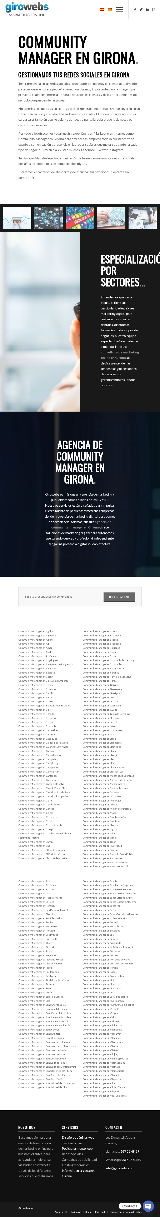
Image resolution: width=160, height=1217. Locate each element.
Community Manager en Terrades (101, 951)
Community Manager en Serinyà (100, 922)
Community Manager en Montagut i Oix (104, 817)
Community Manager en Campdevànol (39, 755)
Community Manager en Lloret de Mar (103, 767)
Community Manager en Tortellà (100, 967)
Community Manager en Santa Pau (101, 905)
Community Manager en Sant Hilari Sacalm (41, 1037)
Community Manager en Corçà (35, 821)
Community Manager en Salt (34, 1000)
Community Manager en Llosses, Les (103, 771)
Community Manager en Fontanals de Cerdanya (109, 660)
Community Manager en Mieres (100, 804)
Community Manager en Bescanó (37, 689)
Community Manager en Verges (100, 1013)
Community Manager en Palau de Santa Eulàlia (108, 854)
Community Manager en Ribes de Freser (40, 959)
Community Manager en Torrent (100, 955)
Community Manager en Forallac (100, 672)
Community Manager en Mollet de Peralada (106, 808)
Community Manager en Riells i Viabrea (40, 963)
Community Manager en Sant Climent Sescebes (44, 1013)
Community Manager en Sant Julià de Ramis (42, 1062)
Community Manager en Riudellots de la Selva (43, 980)
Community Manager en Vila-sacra (101, 1079)
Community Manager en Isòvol (99, 722)
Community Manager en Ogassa (100, 829)
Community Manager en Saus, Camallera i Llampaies (111, 914)
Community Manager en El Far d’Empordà (41, 849)
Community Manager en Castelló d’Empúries (43, 796)
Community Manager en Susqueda (101, 942)
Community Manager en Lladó (99, 738)
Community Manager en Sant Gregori (39, 1033)
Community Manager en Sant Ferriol (38, 1029)
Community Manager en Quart (35, 942)
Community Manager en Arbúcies (37, 656)
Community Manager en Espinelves (102, 635)
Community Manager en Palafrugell (102, 845)
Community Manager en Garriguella (102, 693)
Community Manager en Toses (99, 971)
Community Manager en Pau (34, 893)
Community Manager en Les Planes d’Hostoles (44, 909)
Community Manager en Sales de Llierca (40, 996)
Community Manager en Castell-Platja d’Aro (42, 788)
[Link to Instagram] (154, 9)
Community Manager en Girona (100, 701)
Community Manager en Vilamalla (101, 1066)
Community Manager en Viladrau (100, 1046)
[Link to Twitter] (141, 9)
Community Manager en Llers (99, 759)
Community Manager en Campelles (38, 759)
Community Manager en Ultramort (101, 988)
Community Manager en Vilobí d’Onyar (104, 1087)
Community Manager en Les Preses (38, 934)
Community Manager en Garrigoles (102, 689)
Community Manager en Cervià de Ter (39, 804)
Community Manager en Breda (35, 722)
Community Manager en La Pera (36, 901)
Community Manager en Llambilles (101, 746)
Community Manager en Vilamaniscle (103, 1070)
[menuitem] (60, 1212)
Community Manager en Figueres (101, 647)
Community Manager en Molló (99, 812)
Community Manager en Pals (34, 881)
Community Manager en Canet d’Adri (39, 771)
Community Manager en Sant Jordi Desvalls (42, 1058)
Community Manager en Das (34, 845)
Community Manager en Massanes (101, 796)
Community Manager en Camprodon (38, 767)
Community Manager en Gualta (99, 709)
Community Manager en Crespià (36, 829)
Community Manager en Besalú (36, 684)
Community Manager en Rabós (35, 951)
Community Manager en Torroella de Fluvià (106, 959)
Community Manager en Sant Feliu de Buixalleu (44, 1017)
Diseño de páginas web (78, 1137)
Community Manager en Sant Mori (101, 881)
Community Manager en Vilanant (100, 1075)
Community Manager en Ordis (99, 837)
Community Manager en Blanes (36, 701)
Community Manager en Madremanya (103, 783)
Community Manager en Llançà (99, 755)
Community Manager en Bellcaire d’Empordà (43, 680)
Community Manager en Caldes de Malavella (43, 742)
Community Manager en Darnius (36, 841)
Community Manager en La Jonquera (103, 730)
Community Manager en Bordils (36, 713)
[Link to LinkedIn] (147, 9)
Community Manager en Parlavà (36, 889)
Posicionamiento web (77, 1148)
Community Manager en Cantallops (38, 775)
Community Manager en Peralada (37, 905)
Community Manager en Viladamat (101, 1033)
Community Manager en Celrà (35, 800)
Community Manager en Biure (35, 697)
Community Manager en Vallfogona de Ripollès (108, 1004)
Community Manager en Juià (98, 734)
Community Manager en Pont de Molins (40, 918)
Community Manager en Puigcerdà (37, 938)
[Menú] (117, 9)
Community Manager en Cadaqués (37, 738)
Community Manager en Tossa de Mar (103, 976)
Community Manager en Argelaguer (38, 660)
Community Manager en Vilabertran (102, 1025)
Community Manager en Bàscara (36, 672)
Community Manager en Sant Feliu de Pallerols (44, 1025)
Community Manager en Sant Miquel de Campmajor (47, 1083)
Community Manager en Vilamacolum (103, 1062)
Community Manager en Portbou (36, 930)
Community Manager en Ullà (98, 980)
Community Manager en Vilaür (99, 1083)
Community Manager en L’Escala (100, 631)
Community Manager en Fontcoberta (103, 668)
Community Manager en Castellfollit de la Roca (44, 792)
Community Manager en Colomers (37, 817)
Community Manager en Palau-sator (102, 858)
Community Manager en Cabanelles (38, 730)
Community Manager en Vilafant (100, 1050)
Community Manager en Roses (35, 988)
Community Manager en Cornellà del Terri (41, 825)
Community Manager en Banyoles (37, 668)
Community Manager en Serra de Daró (103, 926)
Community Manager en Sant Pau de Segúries (107, 885)
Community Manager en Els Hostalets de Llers (44, 858)
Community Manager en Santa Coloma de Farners (110, 893)
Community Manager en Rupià (35, 992)
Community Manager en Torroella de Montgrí (107, 963)
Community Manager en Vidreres (101, 1021)
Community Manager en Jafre (99, 726)
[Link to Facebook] (135, 9)
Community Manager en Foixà (99, 656)
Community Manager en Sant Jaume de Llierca (44, 1042)
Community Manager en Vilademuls (102, 1042)
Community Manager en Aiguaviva (37, 635)
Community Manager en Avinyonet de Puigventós (46, 664)
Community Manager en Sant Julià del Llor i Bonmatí (47, 1066)
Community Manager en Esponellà (101, 643)
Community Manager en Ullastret (101, 984)
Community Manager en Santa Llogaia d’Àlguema (109, 901)
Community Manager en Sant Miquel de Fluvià (43, 1087)
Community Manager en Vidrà (99, 1017)
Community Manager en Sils (98, 934)
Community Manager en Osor (99, 841)
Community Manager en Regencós (37, 955)
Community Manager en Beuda (35, 693)
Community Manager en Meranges (101, 800)
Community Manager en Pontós (36, 922)
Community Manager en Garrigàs (101, 684)
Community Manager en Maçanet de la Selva (107, 779)
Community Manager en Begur (35, 676)
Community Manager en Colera (35, 812)
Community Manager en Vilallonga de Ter (105, 1058)
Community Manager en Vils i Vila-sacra (104, 1095)
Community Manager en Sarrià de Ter (103, 909)
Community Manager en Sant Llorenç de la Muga (45, 1070)
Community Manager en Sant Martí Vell (40, 1079)
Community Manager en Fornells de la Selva (106, 676)
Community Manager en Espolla (100, 639)
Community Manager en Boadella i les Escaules (44, 705)
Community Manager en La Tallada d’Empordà (107, 947)
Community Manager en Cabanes (36, 734)
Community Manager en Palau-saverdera (105, 862)
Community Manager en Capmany (37, 779)
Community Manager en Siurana (100, 938)
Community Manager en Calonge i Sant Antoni (43, 746)
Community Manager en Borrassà (37, 718)
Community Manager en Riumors (36, 984)
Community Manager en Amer (35, 647)
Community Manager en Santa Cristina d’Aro (107, 897)
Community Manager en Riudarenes (38, 971)
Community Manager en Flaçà (99, 652)
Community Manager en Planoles (36, 914)
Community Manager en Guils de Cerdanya (106, 713)
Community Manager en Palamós (101, 849)
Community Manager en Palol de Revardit (105, 866)
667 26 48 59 (129, 1151)
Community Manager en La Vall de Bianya (105, 996)
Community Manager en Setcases (101, 930)
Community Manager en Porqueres (38, 926)
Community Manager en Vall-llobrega (103, 1000)
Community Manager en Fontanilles (102, 664)
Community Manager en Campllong (38, 763)
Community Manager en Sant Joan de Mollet (42, 1050)
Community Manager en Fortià (99, 680)
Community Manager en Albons (36, 639)
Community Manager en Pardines (37, 885)
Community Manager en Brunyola (37, 726)
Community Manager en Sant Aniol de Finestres (44, 1008)
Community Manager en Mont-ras (101, 821)
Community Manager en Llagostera (102, 742)
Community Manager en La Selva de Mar (104, 918)
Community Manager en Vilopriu (100, 1091)
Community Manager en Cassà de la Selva (41, 783)
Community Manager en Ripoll (35, 967)
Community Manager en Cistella (36, 808)
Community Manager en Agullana (36, 631)
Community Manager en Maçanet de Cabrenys (108, 775)
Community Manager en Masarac (101, 792)
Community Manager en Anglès (36, 652)
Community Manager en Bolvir (35, 709)
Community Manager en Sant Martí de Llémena (44, 1075)
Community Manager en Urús (99, 992)
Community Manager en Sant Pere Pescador (107, 889)
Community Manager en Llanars (100, 750)
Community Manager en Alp (33, 643)
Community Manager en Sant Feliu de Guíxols (43, 1021)
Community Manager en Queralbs (37, 947)
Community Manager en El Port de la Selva (41, 854)
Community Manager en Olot (98, 833)
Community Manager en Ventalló (100, 1008)
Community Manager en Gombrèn (101, 705)
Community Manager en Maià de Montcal (105, 788)
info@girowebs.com (119, 1168)
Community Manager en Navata (100, 825)
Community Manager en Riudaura (37, 976)
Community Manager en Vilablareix (102, 1029)
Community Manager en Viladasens (102, 1037)
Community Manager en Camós (36, 750)
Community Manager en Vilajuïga (100, 1054)
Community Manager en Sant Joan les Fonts (42, 1054)
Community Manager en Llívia (99, 763)
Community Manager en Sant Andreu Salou (42, 1004)
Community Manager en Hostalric (101, 718)
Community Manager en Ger (98, 697)
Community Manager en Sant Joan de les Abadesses (47, 1046)
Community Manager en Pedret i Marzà (40, 897)
